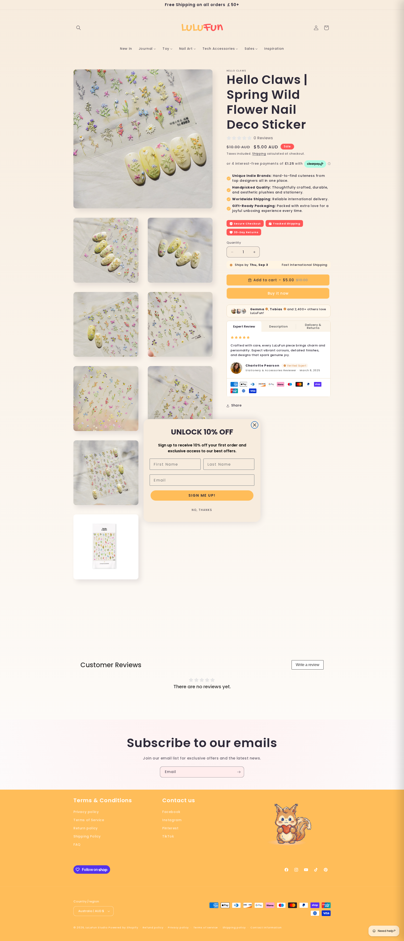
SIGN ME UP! (202, 495)
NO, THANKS (202, 510)
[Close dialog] (254, 424)
